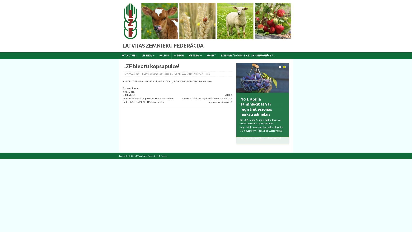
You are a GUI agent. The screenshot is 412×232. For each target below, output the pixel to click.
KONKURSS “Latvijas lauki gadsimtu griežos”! (247, 55)
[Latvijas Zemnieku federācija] (206, 37)
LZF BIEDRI (147, 55)
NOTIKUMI (199, 74)
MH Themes (162, 156)
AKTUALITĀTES (129, 55)
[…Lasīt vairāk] (273, 138)
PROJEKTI (211, 55)
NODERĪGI (179, 55)
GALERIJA (164, 55)
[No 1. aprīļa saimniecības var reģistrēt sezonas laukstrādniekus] (262, 78)
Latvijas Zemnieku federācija (158, 74)
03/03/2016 (133, 74)
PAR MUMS (194, 55)
